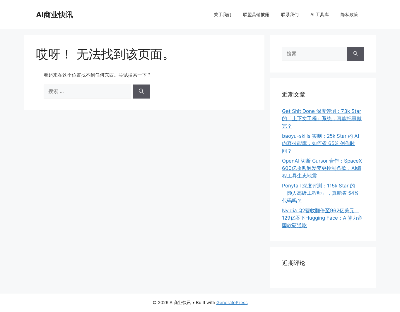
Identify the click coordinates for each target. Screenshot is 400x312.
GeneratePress (232, 302)
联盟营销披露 (256, 14)
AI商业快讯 (54, 14)
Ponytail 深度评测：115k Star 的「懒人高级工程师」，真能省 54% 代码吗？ (320, 193)
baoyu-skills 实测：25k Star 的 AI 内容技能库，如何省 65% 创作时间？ (320, 143)
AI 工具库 (319, 14)
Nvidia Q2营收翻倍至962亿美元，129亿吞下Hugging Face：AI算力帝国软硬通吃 (322, 218)
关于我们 (222, 14)
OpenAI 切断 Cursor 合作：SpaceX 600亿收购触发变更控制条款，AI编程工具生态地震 (322, 168)
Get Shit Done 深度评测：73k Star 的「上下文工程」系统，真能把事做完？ (322, 118)
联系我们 (290, 14)
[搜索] (141, 92)
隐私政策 (349, 14)
